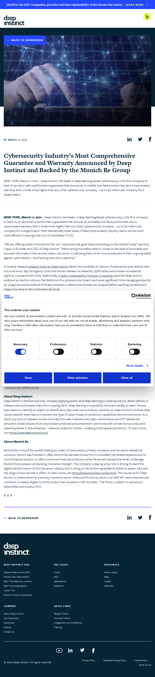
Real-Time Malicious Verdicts (18, 581)
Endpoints (59, 585)
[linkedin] (129, 139)
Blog (106, 576)
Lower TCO (9, 590)
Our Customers (11, 618)
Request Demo (61, 613)
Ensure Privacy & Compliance (18, 594)
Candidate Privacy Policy (114, 660)
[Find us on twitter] (83, 651)
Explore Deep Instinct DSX (17, 572)
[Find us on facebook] (95, 651)
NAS (56, 576)
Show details (134, 365)
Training (58, 627)
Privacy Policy (88, 660)
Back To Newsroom (27, 40)
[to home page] (14, 18)
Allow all (127, 377)
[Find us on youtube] (60, 651)
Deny (28, 377)
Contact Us (9, 631)
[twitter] (140, 139)
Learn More (135, 4)
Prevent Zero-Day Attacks (16, 576)
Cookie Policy (140, 660)
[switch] (58, 352)
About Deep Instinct (14, 613)
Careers (7, 627)
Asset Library (110, 572)
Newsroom (9, 622)
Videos (107, 581)
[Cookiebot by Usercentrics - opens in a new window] (134, 296)
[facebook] (150, 139)
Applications (60, 581)
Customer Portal (62, 618)
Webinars (109, 585)
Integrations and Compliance (68, 622)
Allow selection (77, 377)
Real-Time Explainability (15, 585)
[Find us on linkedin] (72, 651)
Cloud (57, 572)
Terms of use (145, 664)
